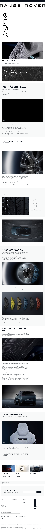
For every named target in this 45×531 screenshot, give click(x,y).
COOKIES (25, 516)
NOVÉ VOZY (2, 505)
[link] (22, 10)
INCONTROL (13, 500)
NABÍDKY (2, 504)
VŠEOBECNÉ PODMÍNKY (8, 516)
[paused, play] (4, 120)
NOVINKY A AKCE (25, 504)
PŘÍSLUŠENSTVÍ (13, 503)
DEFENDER (24, 500)
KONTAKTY (13, 516)
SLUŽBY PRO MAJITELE (14, 499)
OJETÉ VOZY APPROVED (3, 506)
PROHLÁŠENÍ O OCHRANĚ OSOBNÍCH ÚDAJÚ (18, 516)
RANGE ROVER (2, 499)
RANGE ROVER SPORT (3, 500)
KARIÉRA (5, 516)
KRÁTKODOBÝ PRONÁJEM (4, 507)
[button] (22, 2)
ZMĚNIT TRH (2, 516)
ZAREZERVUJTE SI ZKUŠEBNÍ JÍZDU (4, 503)
